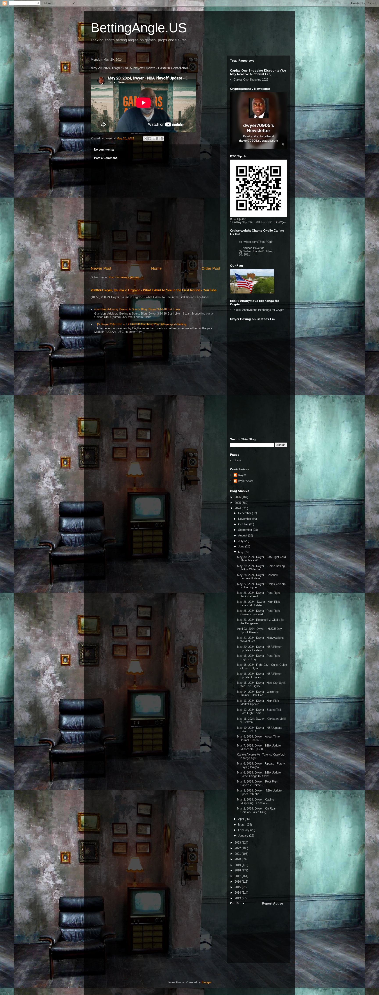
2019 (238, 865)
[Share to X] (154, 138)
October (243, 524)
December (245, 513)
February (244, 830)
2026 (238, 497)
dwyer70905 (245, 480)
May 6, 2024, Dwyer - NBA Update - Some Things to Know (259, 774)
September (245, 529)
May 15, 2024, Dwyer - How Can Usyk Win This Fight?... (261, 684)
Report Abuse (272, 903)
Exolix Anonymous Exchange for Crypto (259, 309)
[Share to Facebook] (158, 138)
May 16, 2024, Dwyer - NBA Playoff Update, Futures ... (259, 675)
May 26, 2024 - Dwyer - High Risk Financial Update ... (258, 603)
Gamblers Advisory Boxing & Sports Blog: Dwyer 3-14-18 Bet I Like (137, 309)
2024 (238, 508)
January (243, 835)
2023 (238, 842)
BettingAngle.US (139, 27)
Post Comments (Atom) (124, 277)
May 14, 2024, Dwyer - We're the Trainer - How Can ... (258, 693)
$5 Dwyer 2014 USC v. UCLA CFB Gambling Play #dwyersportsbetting (141, 324)
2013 (238, 898)
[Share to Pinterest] (162, 138)
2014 (238, 892)
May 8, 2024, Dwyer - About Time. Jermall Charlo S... (259, 738)
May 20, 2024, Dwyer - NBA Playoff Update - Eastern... (259, 648)
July (241, 541)
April (241, 818)
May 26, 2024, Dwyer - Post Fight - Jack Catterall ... (259, 594)
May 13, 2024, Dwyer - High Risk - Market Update (259, 702)
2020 (238, 859)
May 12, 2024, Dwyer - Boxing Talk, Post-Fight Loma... (259, 711)
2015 (238, 887)
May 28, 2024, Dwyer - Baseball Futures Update (257, 576)
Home (156, 268)
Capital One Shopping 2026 (251, 79)
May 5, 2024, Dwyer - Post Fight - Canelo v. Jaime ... (258, 783)
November (245, 518)
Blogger (206, 982)
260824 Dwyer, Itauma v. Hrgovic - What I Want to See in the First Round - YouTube (153, 290)
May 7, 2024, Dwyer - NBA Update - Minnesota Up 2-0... (259, 747)
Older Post (211, 268)
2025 (238, 502)
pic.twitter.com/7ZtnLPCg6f (256, 241)
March (242, 824)
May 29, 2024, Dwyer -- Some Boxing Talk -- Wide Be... (261, 567)
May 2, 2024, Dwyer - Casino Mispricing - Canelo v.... (255, 801)
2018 (238, 870)
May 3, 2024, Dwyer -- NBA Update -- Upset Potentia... (260, 792)
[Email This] (145, 138)
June (241, 546)
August (243, 535)
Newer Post (101, 268)
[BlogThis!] (149, 138)
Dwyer (242, 475)
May (241, 552)
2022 (238, 848)
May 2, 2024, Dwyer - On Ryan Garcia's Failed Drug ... (256, 810)
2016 (238, 881)
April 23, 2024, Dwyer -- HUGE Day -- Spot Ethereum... (260, 630)
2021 (238, 853)
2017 (238, 876)
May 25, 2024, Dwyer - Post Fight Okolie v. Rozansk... (258, 612)
